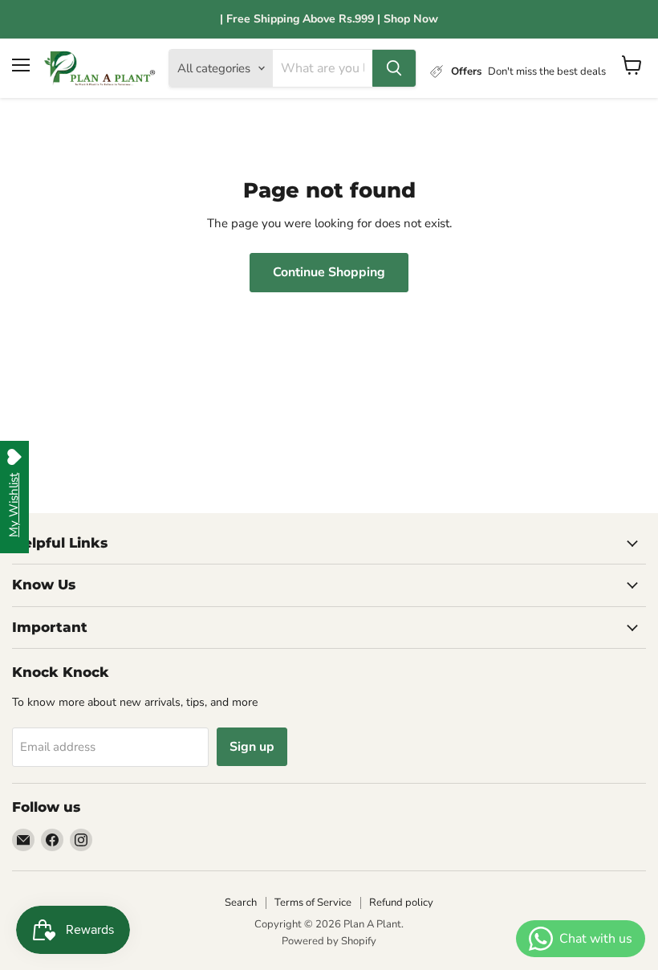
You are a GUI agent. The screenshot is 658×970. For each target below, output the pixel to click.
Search (241, 902)
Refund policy (401, 902)
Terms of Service (312, 902)
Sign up (251, 747)
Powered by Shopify (329, 941)
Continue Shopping (329, 272)
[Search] (394, 68)
